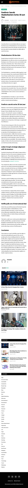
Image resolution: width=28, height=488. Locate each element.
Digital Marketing (5, 396)
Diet (2, 394)
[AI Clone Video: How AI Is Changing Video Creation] (14, 278)
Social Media (4, 452)
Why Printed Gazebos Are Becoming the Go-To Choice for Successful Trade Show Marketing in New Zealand (18, 366)
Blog (2, 390)
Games (2, 417)
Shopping (3, 450)
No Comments (7, 22)
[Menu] (2, 2)
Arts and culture (4, 379)
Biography (3, 388)
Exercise (3, 404)
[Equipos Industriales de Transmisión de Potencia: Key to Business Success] (14, 298)
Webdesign (3, 465)
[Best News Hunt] (14, 2)
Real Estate (3, 448)
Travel (2, 463)
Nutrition (3, 438)
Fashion (2, 406)
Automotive (3, 383)
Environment (4, 402)
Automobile (3, 381)
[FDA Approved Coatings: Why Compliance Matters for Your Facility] (14, 320)
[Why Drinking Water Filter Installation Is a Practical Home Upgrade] (5, 352)
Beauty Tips (3, 385)
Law (2, 429)
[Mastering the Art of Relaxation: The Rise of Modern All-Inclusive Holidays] (5, 359)
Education (3, 398)
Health (2, 419)
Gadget (2, 415)
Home (2, 421)
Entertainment (4, 400)
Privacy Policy (17, 480)
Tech (2, 458)
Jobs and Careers (4, 427)
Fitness (2, 410)
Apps (2, 377)
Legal (2, 431)
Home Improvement (5, 423)
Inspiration (3, 425)
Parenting (3, 442)
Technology (4, 9)
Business (3, 392)
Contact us (10, 480)
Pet (2, 444)
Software (3, 454)
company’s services (14, 161)
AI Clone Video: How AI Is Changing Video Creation (12, 287)
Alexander (7, 20)
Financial (3, 408)
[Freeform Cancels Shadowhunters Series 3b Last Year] (14, 32)
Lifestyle (3, 433)
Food (2, 413)
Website (3, 467)
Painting (3, 440)
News (2, 435)
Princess (3, 446)
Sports (2, 456)
